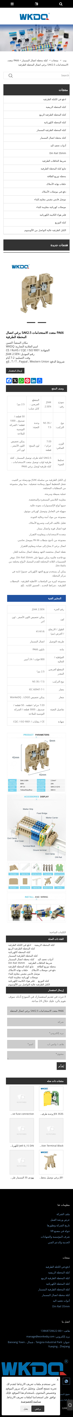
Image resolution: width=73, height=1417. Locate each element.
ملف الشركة (63, 1214)
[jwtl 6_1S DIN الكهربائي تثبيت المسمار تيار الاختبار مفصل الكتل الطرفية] (21, 1130)
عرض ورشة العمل (60, 1219)
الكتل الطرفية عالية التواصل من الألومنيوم (45, 230)
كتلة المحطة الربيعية (56, 107)
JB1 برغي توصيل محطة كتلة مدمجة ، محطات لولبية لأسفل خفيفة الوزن (50, 1177)
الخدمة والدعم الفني (59, 1242)
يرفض (38, 1408)
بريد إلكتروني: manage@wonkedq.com (48, 1336)
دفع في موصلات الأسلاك (54, 191)
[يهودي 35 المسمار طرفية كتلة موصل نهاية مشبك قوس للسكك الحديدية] (21, 1161)
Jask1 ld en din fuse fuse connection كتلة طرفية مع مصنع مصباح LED (21, 1113)
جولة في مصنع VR (60, 1231)
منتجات (54, 60)
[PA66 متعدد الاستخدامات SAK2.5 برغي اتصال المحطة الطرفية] (36, 290)
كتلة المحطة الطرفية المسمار (51, 130)
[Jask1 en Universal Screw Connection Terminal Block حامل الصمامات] (51, 1130)
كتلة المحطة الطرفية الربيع (52, 114)
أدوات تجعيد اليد (58, 145)
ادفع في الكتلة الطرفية (54, 99)
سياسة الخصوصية (31, 1401)
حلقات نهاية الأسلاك (56, 184)
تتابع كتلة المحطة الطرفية (53, 168)
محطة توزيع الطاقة (56, 176)
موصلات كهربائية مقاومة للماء (51, 207)
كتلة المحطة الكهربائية (55, 122)
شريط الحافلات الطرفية (54, 160)
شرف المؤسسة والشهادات (55, 1236)
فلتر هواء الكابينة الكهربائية (53, 214)
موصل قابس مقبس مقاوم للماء (50, 199)
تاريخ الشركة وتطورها (58, 1225)
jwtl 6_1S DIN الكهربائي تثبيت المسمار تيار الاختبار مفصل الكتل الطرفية (21, 1145)
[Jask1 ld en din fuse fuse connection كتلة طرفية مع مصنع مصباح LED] (21, 1098)
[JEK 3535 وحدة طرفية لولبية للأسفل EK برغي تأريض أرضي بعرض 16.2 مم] (51, 1098)
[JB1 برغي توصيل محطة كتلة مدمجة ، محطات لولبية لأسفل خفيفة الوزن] (51, 1161)
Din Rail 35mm (57, 153)
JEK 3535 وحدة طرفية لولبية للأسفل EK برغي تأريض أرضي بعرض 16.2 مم (50, 1113)
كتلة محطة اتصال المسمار (35, 60)
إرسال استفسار (15, 370)
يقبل (26, 1408)
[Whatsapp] (66, 1381)
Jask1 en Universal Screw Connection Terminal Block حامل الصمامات (50, 1145)
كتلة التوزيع (60, 222)
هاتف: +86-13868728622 (55, 1330)
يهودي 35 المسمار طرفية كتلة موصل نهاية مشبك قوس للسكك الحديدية (21, 1177)
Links (65, 1408)
